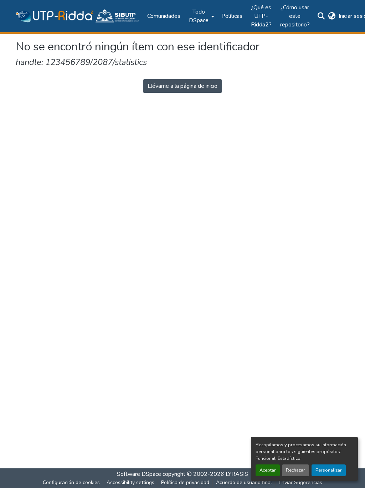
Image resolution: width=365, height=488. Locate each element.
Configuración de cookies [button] (71, 482)
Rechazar (295, 470)
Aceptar (267, 470)
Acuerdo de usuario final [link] (244, 482)
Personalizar (328, 470)
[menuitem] (200, 16)
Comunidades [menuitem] (163, 16)
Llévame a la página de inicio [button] (182, 86)
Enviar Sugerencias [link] (300, 482)
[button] (78, 16)
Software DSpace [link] (139, 474)
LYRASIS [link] (237, 474)
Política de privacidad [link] (185, 482)
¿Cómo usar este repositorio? (295, 16)
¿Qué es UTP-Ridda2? (261, 16)
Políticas (231, 16)
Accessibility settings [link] (130, 482)
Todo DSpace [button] (199, 16)
